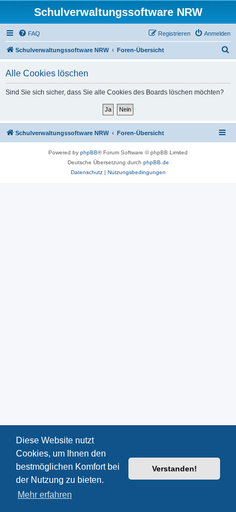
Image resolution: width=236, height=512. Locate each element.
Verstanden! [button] (174, 468)
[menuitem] (29, 33)
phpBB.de (156, 162)
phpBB (89, 152)
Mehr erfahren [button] (45, 494)
